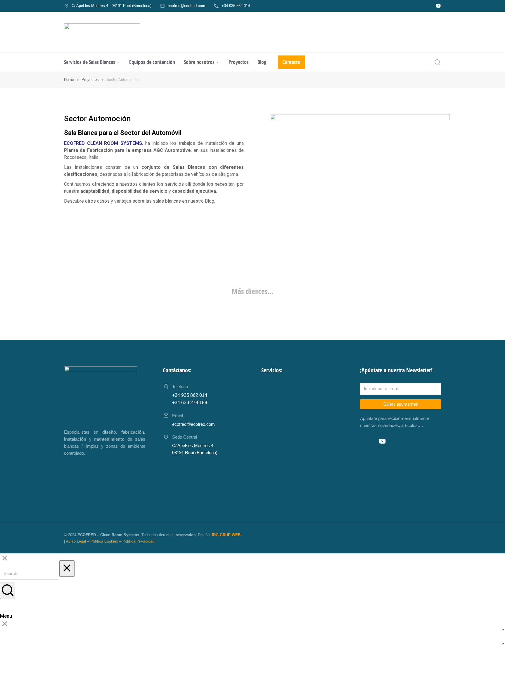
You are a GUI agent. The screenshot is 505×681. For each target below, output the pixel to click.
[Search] (7, 591)
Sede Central (184, 437)
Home (69, 79)
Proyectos (90, 79)
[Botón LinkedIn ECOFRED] (427, 5)
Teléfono (180, 386)
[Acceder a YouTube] (382, 441)
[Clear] (67, 568)
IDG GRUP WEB (226, 535)
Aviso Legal (76, 541)
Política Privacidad (138, 541)
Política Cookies (104, 541)
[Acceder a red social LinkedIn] (369, 441)
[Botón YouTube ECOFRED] (438, 5)
